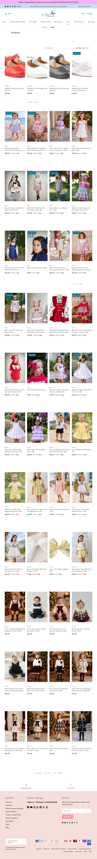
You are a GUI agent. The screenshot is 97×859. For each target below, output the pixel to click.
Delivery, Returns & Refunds (14, 808)
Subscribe (67, 817)
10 (55, 773)
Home (4, 22)
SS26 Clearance (79, 22)
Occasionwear (58, 22)
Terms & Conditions (12, 818)
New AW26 (33, 22)
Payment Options (11, 811)
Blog (7, 827)
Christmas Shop (45, 22)
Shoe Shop (91, 22)
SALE (53, 27)
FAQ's (7, 824)
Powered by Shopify (11, 849)
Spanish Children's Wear (17, 22)
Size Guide (9, 821)
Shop (68, 22)
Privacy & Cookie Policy (13, 815)
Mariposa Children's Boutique (17, 847)
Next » (60, 773)
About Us (9, 802)
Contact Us (9, 805)
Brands (45, 27)
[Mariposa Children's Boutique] (48, 13)
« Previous (37, 773)
